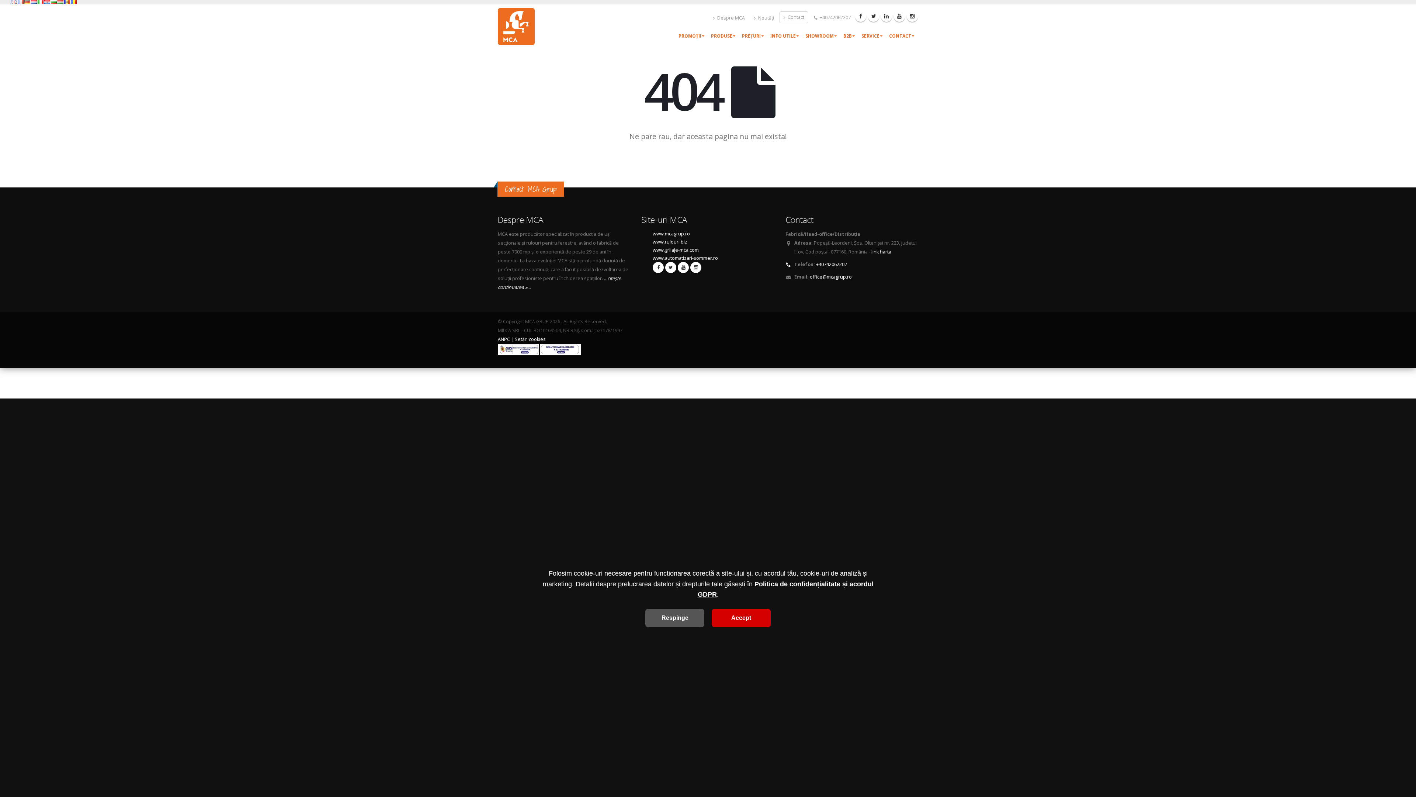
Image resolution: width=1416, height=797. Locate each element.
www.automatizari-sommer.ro (685, 258)
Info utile (783, 36)
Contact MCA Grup (531, 189)
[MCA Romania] (74, 2)
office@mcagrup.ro (831, 277)
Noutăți (765, 18)
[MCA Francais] (21, 2)
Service (870, 36)
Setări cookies (530, 339)
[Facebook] (658, 267)
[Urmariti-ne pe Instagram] (912, 16)
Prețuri (751, 36)
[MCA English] (14, 2)
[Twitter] (670, 267)
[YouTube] (683, 267)
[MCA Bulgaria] (54, 2)
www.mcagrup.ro (671, 234)
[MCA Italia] (41, 2)
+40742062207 (835, 17)
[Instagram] (695, 267)
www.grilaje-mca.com (676, 250)
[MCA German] (27, 2)
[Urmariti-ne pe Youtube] (899, 16)
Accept (741, 618)
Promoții (689, 36)
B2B (847, 36)
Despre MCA (730, 18)
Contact (795, 17)
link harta (881, 252)
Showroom (819, 36)
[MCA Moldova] (67, 2)
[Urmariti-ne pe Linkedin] (886, 16)
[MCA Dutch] (34, 2)
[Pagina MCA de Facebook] (860, 16)
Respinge (675, 618)
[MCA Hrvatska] (47, 2)
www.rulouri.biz (670, 242)
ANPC (504, 339)
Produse (721, 36)
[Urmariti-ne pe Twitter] (873, 16)
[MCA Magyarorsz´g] (60, 2)
